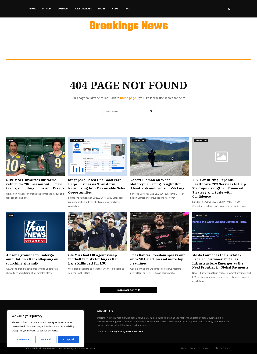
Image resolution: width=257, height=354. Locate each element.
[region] (45, 328)
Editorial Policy (221, 348)
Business (63, 9)
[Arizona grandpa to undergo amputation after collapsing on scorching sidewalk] (35, 231)
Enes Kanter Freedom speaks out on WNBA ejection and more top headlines (157, 259)
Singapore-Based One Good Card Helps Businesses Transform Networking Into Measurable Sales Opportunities (97, 186)
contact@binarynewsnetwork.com (126, 332)
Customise (23, 339)
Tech (127, 9)
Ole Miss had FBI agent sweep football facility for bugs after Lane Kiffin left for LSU (93, 259)
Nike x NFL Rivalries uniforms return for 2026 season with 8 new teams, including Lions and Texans (35, 184)
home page (128, 98)
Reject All (46, 339)
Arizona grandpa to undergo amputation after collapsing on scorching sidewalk (32, 259)
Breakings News (128, 26)
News (115, 9)
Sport (101, 9)
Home (32, 9)
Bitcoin (47, 9)
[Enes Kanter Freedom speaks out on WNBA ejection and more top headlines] (159, 231)
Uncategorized (77, 140)
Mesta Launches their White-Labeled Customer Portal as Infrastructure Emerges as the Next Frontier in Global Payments (220, 261)
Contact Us (195, 348)
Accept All (68, 339)
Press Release (83, 9)
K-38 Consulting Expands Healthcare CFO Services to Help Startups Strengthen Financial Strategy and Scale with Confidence (219, 188)
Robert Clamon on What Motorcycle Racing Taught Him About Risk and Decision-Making (157, 184)
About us (207, 348)
